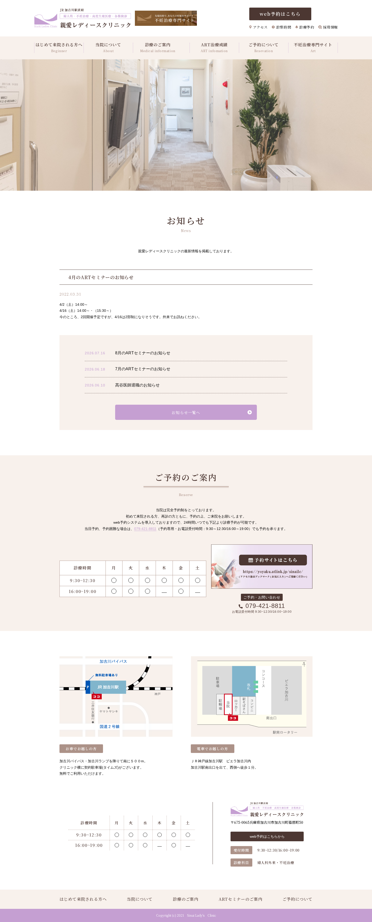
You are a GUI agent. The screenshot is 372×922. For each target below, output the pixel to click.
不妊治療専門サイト (313, 48)
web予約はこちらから (267, 836)
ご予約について (264, 48)
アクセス (260, 27)
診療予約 (306, 27)
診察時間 (283, 27)
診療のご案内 (157, 48)
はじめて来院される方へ (59, 48)
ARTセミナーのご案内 (240, 899)
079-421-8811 (145, 529)
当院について (108, 48)
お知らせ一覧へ (186, 412)
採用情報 (330, 27)
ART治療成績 (214, 48)
